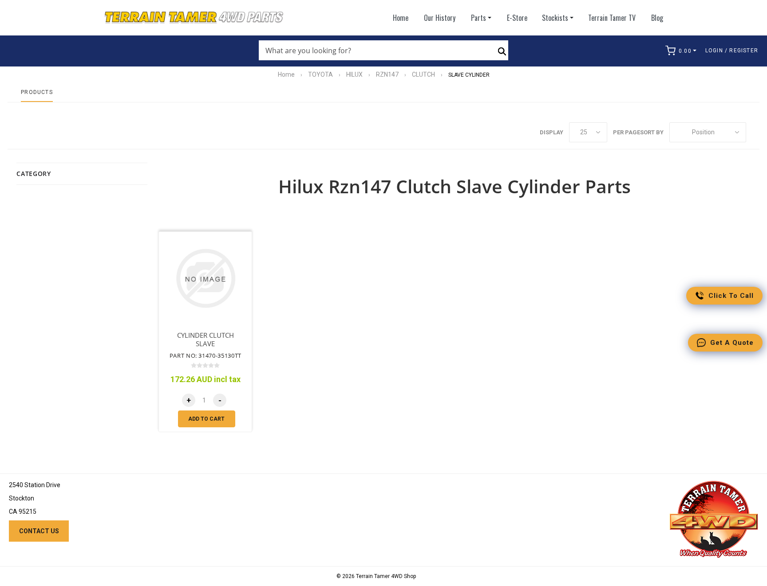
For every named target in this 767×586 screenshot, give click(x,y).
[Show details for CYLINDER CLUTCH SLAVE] (205, 278)
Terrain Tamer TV (612, 17)
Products (37, 92)
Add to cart (206, 419)
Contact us (39, 531)
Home (400, 17)
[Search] (502, 50)
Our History (439, 17)
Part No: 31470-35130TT (205, 355)
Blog (657, 17)
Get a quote (732, 343)
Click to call (731, 296)
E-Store (517, 17)
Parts (478, 17)
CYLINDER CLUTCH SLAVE (205, 339)
